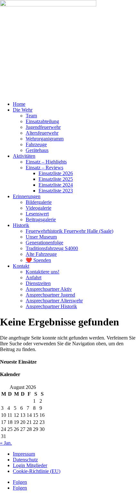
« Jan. (6, 443)
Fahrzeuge (36, 144)
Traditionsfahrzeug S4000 (52, 248)
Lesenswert (37, 213)
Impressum (24, 454)
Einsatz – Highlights (46, 161)
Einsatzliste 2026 (56, 173)
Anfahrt (33, 277)
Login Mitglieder (30, 465)
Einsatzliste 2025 (56, 179)
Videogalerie (38, 208)
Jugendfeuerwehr (43, 127)
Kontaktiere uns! (42, 271)
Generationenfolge (44, 242)
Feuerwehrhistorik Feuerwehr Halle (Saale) (69, 231)
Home (19, 104)
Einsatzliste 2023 (56, 190)
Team (31, 115)
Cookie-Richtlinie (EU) (36, 471)
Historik (21, 225)
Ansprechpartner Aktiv (49, 289)
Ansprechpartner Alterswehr (54, 300)
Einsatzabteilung (42, 121)
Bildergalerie (39, 202)
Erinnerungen (26, 196)
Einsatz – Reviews (44, 167)
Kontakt (21, 266)
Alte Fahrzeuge (41, 254)
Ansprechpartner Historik (51, 306)
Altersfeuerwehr (42, 133)
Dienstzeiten (38, 283)
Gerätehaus (37, 150)
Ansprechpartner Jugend (50, 295)
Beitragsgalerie (41, 219)
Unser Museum (41, 237)
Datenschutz (25, 459)
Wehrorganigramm (45, 138)
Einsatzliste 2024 (56, 185)
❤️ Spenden (38, 260)
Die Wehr (22, 110)
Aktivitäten (24, 156)
